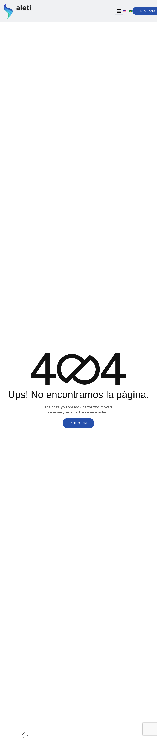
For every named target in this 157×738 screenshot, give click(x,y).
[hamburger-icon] (119, 11)
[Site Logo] (18, 10)
